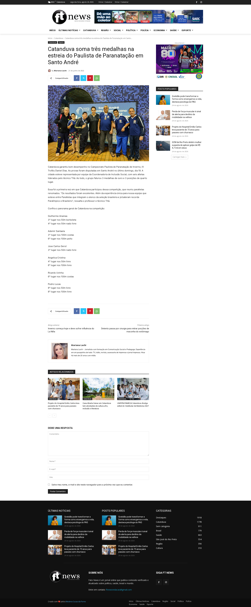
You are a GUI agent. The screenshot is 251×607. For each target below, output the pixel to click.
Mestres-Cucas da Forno (76, 601)
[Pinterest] (90, 78)
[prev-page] (50, 415)
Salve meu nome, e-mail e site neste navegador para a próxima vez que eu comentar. (92, 484)
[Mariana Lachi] (50, 70)
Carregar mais (178, 157)
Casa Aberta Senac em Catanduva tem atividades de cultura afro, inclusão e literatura (97, 406)
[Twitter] (83, 78)
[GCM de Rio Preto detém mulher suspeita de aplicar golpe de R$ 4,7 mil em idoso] (163, 146)
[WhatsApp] (97, 78)
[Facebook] (197, 2)
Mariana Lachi (60, 71)
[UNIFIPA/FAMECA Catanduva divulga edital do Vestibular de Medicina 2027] (133, 389)
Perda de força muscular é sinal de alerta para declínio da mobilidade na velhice (186, 114)
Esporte (61, 42)
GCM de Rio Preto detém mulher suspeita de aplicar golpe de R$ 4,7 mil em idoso (186, 145)
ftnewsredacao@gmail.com (119, 589)
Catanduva (58, 38)
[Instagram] (201, 2)
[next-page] (54, 415)
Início (50, 38)
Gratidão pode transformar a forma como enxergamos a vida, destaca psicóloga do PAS (187, 99)
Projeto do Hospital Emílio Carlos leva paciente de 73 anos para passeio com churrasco (63, 406)
